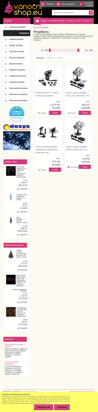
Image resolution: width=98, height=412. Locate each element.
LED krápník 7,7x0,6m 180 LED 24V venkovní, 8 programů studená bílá (21, 312)
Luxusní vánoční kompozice (12, 363)
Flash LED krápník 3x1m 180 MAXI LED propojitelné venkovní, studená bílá (21, 172)
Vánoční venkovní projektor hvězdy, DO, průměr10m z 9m (77, 94)
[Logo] (23, 9)
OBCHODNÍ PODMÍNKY (56, 21)
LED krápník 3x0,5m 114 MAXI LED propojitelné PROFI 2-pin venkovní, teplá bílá (21, 280)
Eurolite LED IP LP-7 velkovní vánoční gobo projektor (47, 94)
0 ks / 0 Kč (88, 3)
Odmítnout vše (43, 407)
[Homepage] (37, 21)
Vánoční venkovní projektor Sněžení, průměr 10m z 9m (76, 148)
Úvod (36, 27)
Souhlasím (62, 407)
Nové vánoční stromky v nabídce (15, 345)
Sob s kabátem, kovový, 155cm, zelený (21, 220)
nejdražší (60, 58)
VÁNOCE (44, 21)
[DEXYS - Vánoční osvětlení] (16, 127)
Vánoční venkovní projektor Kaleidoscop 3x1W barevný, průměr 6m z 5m (47, 150)
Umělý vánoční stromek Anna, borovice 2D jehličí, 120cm (21, 253)
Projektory (44, 27)
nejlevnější (50, 58)
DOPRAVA (70, 21)
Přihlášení (50, 4)
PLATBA (79, 21)
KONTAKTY (87, 21)
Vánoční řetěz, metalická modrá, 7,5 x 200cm (21, 197)
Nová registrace (68, 4)
